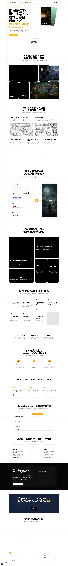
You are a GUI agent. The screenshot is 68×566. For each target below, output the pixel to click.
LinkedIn (55, 559)
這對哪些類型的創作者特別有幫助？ (23, 543)
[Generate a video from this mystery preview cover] (49, 200)
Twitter (55, 557)
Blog (35, 555)
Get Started (34, 508)
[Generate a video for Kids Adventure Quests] (44, 90)
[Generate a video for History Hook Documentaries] (47, 244)
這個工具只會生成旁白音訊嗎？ (22, 537)
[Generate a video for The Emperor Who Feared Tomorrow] (44, 73)
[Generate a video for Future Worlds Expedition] (54, 73)
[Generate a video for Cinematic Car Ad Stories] (14, 90)
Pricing (36, 553)
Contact (36, 557)
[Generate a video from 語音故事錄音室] (46, 16)
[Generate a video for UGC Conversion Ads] (21, 276)
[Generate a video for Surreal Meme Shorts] (53, 267)
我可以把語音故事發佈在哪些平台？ (23, 531)
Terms (55, 553)
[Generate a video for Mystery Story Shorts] (21, 252)
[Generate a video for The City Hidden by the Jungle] (23, 73)
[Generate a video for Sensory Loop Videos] (41, 267)
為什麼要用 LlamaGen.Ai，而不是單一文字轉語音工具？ (26, 540)
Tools (35, 559)
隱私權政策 (11, 562)
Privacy (55, 555)
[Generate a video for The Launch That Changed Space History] (24, 90)
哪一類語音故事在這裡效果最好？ (22, 534)
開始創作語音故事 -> (13, 35)
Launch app (55, 2)
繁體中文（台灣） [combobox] (13, 561)
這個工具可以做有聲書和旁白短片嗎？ (23, 528)
